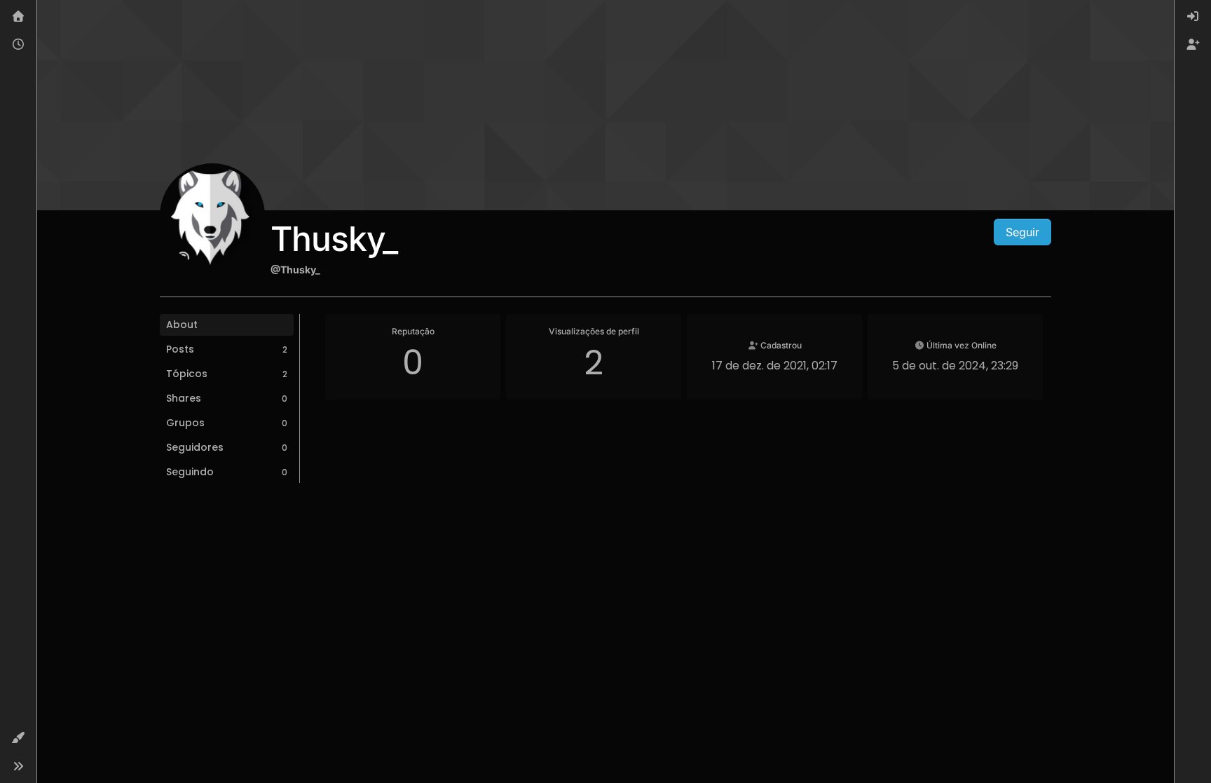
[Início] (18, 17)
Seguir (1022, 232)
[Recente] (18, 45)
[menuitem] (1192, 17)
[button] (18, 738)
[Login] (1192, 17)
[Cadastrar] (1192, 45)
